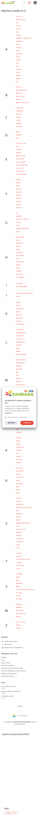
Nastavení (11, 423)
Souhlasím (27, 423)
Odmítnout (8, 413)
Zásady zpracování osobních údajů (17, 417)
